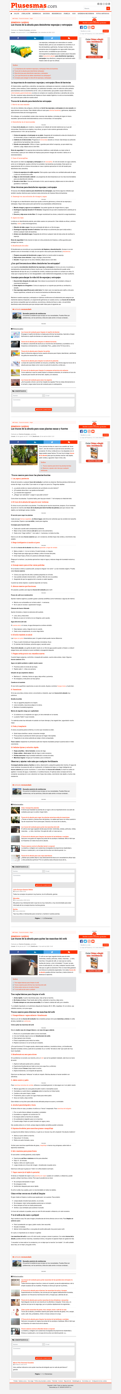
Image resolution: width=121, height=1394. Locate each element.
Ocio (74, 13)
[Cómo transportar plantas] (15, 810)
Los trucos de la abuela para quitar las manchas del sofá (40, 827)
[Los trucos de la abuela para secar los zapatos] (15, 382)
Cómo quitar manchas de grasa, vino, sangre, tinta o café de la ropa (43, 1309)
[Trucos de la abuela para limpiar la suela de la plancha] (15, 363)
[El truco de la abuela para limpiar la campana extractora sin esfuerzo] (15, 373)
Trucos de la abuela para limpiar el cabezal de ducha (38, 341)
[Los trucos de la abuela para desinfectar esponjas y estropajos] (24, 51)
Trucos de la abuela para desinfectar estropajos (29, 71)
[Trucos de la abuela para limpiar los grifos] (15, 353)
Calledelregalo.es (76, 1381)
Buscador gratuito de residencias (34, 313)
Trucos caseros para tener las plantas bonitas (56, 466)
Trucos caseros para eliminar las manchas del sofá (30, 985)
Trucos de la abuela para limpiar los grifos (35, 351)
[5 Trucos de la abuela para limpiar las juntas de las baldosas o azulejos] (15, 839)
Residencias (57, 13)
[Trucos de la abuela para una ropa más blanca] (15, 858)
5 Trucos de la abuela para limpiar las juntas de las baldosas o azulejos (45, 836)
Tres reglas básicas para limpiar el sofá (26, 983)
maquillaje (43, 1145)
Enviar (105, 31)
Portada (16, 18)
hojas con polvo (19, 638)
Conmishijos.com (86, 1381)
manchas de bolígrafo (64, 1108)
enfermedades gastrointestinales (21, 93)
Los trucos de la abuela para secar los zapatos (36, 380)
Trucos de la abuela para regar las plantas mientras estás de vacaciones (45, 817)
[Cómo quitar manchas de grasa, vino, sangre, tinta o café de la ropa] (15, 1312)
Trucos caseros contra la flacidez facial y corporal (38, 846)
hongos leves (61, 686)
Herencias (36, 13)
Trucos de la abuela (24, 18)
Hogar (31, 18)
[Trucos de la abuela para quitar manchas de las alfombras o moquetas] (15, 1302)
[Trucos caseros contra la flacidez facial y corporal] (15, 848)
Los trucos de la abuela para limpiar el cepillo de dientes (40, 332)
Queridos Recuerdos (86, 13)
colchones (27, 1021)
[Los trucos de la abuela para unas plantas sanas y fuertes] (24, 455)
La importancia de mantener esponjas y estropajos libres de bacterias (36, 69)
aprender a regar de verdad (48, 547)
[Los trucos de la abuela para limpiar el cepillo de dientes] (15, 334)
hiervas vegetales (25, 519)
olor (42, 1058)
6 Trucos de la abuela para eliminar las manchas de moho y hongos (44, 1290)
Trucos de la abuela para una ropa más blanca (36, 855)
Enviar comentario (44, 409)
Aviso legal (30, 1381)
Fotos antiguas (102, 13)
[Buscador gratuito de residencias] (16, 316)
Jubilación (25, 13)
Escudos (46, 13)
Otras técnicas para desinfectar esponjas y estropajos (31, 73)
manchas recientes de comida (23, 1085)
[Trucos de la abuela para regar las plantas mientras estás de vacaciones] (15, 820)
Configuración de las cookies (99, 1381)
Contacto (60, 1381)
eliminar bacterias (54, 110)
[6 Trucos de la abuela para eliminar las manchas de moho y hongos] (15, 1293)
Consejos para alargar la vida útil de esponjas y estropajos (32, 78)
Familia (67, 13)
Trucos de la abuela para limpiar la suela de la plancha (39, 361)
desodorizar (66, 251)
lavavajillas (48, 162)
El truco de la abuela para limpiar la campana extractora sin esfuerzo (44, 370)
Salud (16, 13)
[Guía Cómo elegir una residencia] (94, 48)
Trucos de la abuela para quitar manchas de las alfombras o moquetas (44, 1300)
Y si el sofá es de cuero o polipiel (24, 989)
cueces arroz (17, 625)
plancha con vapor (40, 1176)
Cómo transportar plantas (30, 808)
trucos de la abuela (49, 56)
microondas (44, 140)
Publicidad (54, 1381)
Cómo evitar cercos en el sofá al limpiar (26, 987)
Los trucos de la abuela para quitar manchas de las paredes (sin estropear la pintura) (47, 1280)
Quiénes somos (23, 1381)
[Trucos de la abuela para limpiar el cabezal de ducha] (15, 344)
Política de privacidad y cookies (42, 1381)
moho (19, 223)
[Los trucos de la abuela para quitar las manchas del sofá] (15, 829)
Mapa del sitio (67, 1381)
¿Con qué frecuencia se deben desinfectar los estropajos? (32, 75)
